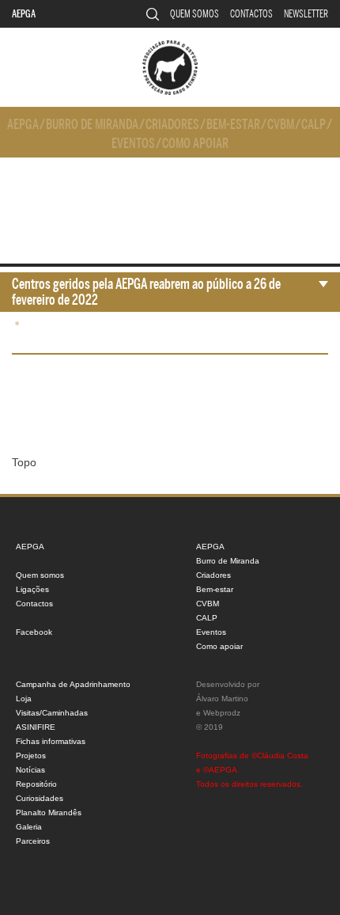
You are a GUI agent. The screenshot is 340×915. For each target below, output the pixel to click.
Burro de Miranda (92, 124)
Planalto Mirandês (48, 812)
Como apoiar (195, 143)
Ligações (32, 589)
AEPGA (24, 14)
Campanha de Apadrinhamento (73, 684)
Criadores (172, 124)
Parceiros (33, 841)
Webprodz (221, 712)
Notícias (30, 769)
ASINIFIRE (35, 727)
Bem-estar (233, 124)
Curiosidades (39, 798)
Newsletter (306, 14)
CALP (313, 124)
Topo (24, 462)
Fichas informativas (50, 741)
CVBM (280, 124)
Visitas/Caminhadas (52, 712)
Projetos (31, 755)
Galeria (29, 826)
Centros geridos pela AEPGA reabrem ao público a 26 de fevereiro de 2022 (146, 292)
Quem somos (194, 14)
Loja (24, 698)
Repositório (36, 784)
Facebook (34, 632)
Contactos (251, 14)
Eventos (133, 143)
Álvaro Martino (222, 698)
